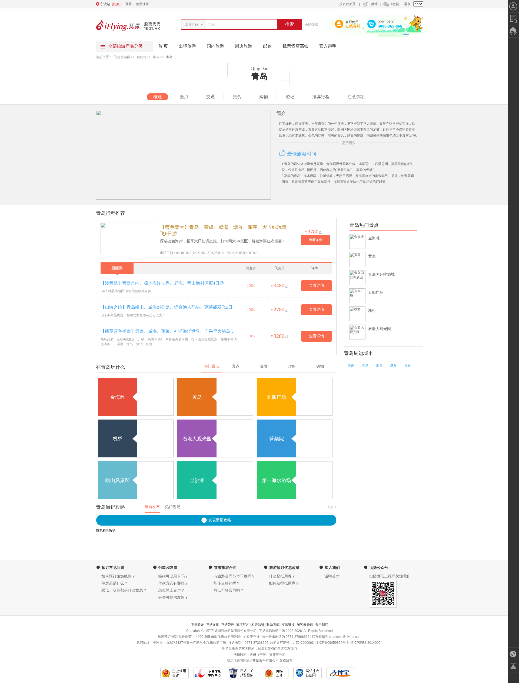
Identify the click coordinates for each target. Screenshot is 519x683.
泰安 (407, 365)
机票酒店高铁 (295, 46)
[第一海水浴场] (294, 498)
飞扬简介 (197, 624)
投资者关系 (347, 4)
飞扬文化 (212, 624)
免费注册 (142, 4)
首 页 (163, 46)
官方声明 (328, 46)
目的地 (142, 57)
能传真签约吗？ (227, 583)
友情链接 (288, 624)
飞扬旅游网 (122, 57)
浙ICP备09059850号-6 (332, 643)
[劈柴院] (294, 456)
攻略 (292, 366)
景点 (184, 96)
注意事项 (356, 96)
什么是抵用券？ (282, 576)
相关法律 (257, 624)
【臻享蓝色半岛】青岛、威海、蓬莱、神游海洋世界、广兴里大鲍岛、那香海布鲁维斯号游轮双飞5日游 (169, 331)
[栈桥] (136, 456)
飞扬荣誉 (227, 624)
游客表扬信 (305, 624)
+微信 (395, 4)
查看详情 (315, 240)
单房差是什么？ (114, 583)
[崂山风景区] (136, 498)
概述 (157, 96)
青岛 (169, 57)
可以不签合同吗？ (229, 590)
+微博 (373, 4)
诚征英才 (242, 624)
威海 (393, 365)
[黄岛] (215, 415)
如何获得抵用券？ (284, 583)
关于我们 (321, 624)
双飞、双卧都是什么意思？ (124, 590)
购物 (263, 96)
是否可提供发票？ (173, 597)
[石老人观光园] (215, 456)
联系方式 (273, 624)
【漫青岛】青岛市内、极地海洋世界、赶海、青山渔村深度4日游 (162, 283)
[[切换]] (246, 4)
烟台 (379, 365)
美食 (237, 96)
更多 (330, 507)
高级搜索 (311, 24)
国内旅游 (215, 46)
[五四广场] (294, 415)
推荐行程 (321, 96)
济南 (351, 365)
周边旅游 (243, 46)
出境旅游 (187, 46)
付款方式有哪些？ (173, 583)
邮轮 (267, 46)
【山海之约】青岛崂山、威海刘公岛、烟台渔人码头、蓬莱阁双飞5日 (166, 307)
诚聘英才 (332, 576)
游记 (290, 96)
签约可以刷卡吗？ (173, 576)
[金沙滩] (215, 498)
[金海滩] (136, 415)
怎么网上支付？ (171, 590)
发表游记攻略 (219, 520)
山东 (156, 57)
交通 (210, 96)
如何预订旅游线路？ (118, 576)
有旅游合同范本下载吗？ (234, 576)
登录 (128, 4)
